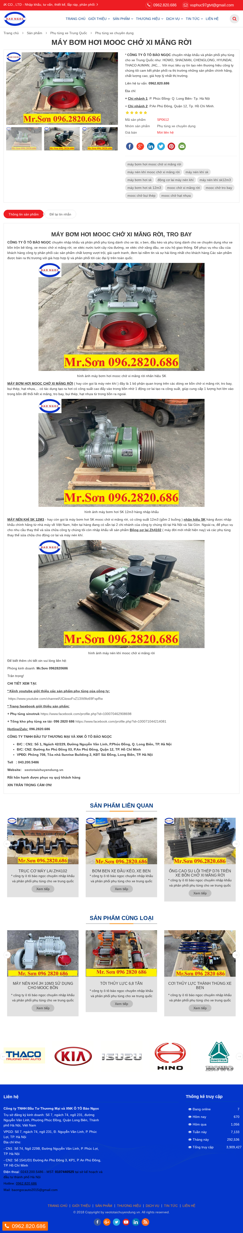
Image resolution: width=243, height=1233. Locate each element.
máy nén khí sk (197, 172)
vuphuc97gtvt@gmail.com (212, 5)
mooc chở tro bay (219, 188)
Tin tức (193, 19)
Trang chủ (75, 19)
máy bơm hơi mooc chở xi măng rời (154, 164)
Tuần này (200, 1132)
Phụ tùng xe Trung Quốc (68, 33)
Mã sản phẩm (135, 119)
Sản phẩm (121, 19)
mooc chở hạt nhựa (176, 195)
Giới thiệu (97, 19)
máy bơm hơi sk (139, 180)
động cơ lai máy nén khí (176, 180)
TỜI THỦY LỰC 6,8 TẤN (121, 983)
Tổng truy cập (203, 1147)
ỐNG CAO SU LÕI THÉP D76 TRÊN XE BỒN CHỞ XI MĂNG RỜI (200, 873)
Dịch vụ (173, 19)
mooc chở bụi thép (141, 195)
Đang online (202, 1109)
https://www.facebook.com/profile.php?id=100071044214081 (120, 721)
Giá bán (131, 132)
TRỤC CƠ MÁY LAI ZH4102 (43, 871)
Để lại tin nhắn (60, 214)
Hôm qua (199, 1124)
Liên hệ (212, 19)
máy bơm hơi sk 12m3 (144, 188)
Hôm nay (199, 1117)
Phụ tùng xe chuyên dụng (114, 33)
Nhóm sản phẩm (137, 126)
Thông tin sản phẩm (24, 214)
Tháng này (201, 1139)
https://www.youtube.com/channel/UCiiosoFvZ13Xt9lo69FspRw (55, 699)
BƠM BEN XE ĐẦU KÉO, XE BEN (121, 871)
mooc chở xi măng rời (183, 188)
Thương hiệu (148, 19)
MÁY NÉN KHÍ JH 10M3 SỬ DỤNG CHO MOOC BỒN (43, 985)
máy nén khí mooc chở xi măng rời (153, 172)
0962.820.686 (165, 5)
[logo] (15, 18)
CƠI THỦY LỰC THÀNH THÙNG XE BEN (200, 985)
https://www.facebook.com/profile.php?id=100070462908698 (86, 714)
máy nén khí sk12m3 (215, 180)
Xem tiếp (43, 889)
